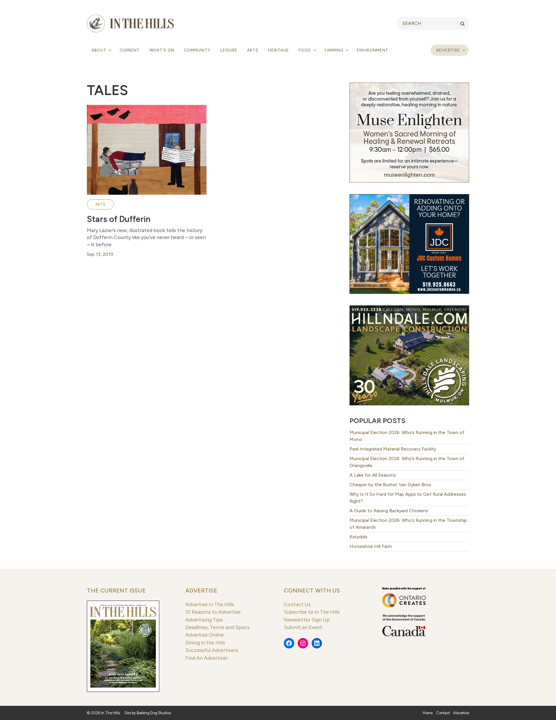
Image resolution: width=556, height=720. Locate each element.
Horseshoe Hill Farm (371, 546)
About (99, 50)
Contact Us (297, 604)
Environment (372, 50)
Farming (335, 50)
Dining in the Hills (205, 642)
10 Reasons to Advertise (213, 612)
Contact (443, 713)
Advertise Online (204, 635)
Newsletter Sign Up (307, 620)
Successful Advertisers (211, 650)
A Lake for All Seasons (373, 475)
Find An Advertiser (206, 658)
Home (428, 713)
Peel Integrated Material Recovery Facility (393, 449)
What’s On (161, 50)
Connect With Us (312, 590)
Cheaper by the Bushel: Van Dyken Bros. (391, 484)
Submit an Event (303, 627)
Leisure (228, 50)
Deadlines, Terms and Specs (217, 627)
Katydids (358, 536)
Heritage (278, 50)
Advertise (448, 50)
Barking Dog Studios (154, 713)
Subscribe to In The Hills (312, 612)
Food (305, 50)
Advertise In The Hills (209, 604)
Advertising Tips (204, 620)
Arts (252, 50)
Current (130, 50)
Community (197, 50)
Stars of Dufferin (118, 219)
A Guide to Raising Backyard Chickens (389, 510)
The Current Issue (116, 590)
